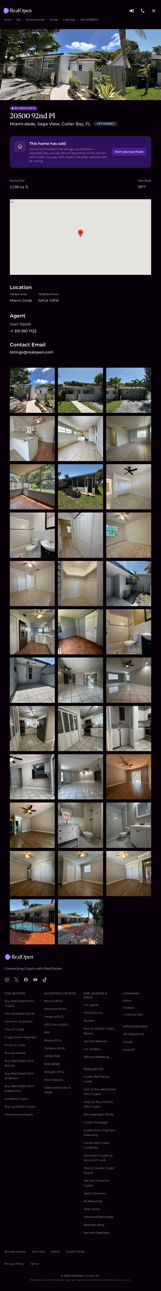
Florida (54, 19)
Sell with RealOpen (97, 1232)
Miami (55, 1251)
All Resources (93, 1201)
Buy (18, 19)
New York (38, 1251)
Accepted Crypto (16, 1098)
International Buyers (19, 1114)
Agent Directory (95, 1193)
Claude (128, 1042)
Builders (89, 1020)
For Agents (91, 1005)
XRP (47, 1032)
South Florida (75, 1251)
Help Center (92, 1209)
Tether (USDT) (53, 1016)
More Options (53, 1080)
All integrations (133, 1034)
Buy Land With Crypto (20, 1106)
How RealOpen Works (20, 1013)
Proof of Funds (15, 1045)
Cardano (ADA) (54, 1048)
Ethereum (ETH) (55, 1009)
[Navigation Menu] (153, 10)
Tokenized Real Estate (98, 1217)
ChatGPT (129, 1050)
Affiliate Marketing (96, 1057)
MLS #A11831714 (89, 19)
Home (7, 19)
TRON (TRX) (52, 1056)
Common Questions (19, 1021)
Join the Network (95, 1041)
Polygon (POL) (54, 1072)
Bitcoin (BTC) (53, 1001)
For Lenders (92, 1049)
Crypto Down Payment (21, 1037)
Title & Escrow (93, 1013)
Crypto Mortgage (96, 1122)
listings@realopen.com (31, 352)
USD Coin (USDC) (56, 1024)
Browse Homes (35, 19)
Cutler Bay (69, 19)
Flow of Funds (14, 1029)
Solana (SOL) (53, 1040)
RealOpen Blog (94, 1225)
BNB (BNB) (52, 1064)
